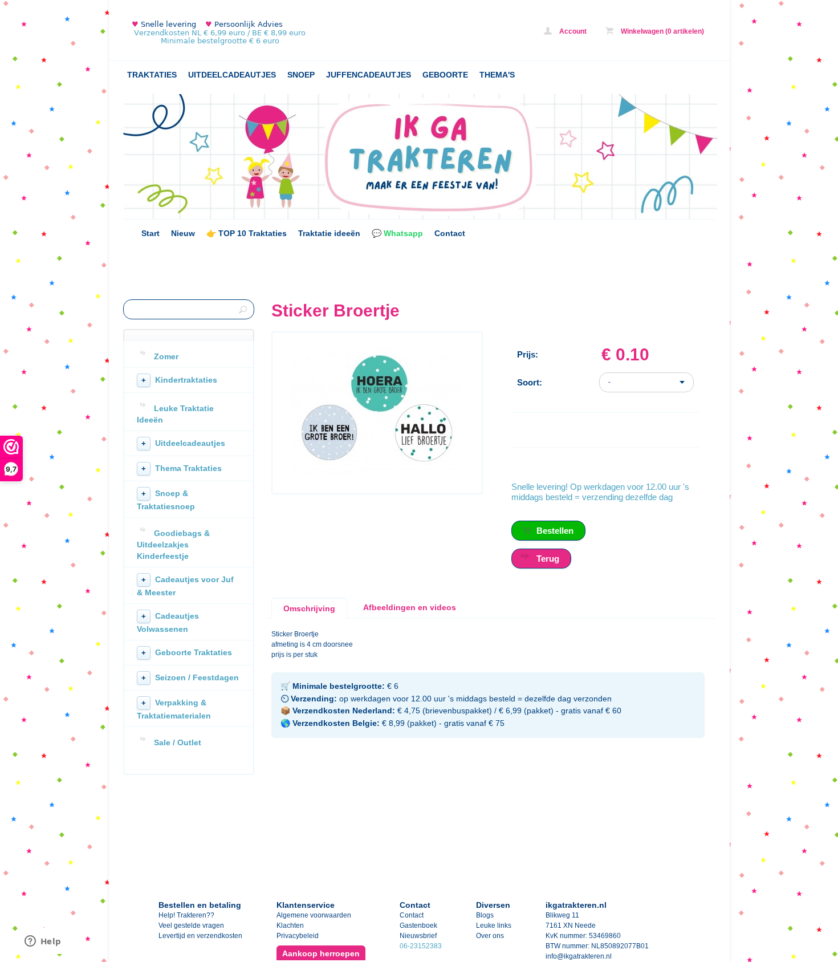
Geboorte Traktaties (186, 652)
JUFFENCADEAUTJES (368, 74)
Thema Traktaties (181, 468)
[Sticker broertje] (376, 473)
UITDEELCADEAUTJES (232, 74)
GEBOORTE (445, 74)
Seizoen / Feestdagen (190, 677)
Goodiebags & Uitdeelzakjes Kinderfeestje (173, 545)
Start (150, 233)
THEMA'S (497, 74)
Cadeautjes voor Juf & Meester (185, 586)
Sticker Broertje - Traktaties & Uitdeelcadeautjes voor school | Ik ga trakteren (274, 33)
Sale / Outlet (177, 742)
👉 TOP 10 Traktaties (246, 233)
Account (572, 31)
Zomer (166, 356)
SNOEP (301, 74)
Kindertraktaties (179, 379)
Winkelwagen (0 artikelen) (661, 31)
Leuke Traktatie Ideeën (175, 414)
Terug (547, 558)
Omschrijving (309, 608)
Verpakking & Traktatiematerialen (174, 709)
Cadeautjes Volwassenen (168, 622)
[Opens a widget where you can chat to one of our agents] (42, 942)
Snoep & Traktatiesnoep (166, 500)
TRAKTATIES (152, 74)
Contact (449, 233)
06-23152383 (421, 946)
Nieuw (183, 233)
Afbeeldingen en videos (409, 607)
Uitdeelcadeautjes (183, 443)
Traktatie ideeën (329, 233)
